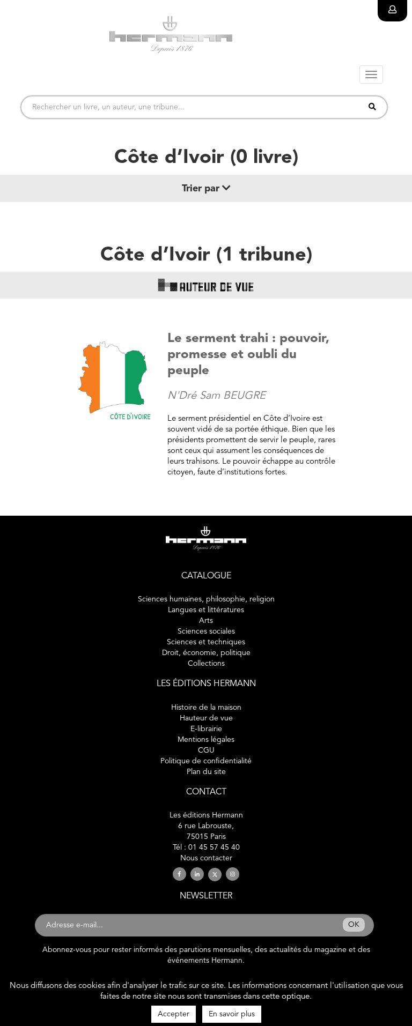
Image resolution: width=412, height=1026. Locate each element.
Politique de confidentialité (206, 761)
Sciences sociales (206, 631)
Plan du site (206, 772)
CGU (206, 750)
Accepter (173, 1014)
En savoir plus (232, 1014)
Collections (206, 663)
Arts (206, 620)
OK (353, 924)
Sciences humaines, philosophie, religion (206, 599)
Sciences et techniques (206, 642)
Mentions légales (206, 740)
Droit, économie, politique (206, 653)
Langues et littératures (206, 610)
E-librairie (206, 729)
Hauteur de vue (206, 718)
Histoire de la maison (206, 707)
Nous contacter (206, 858)
